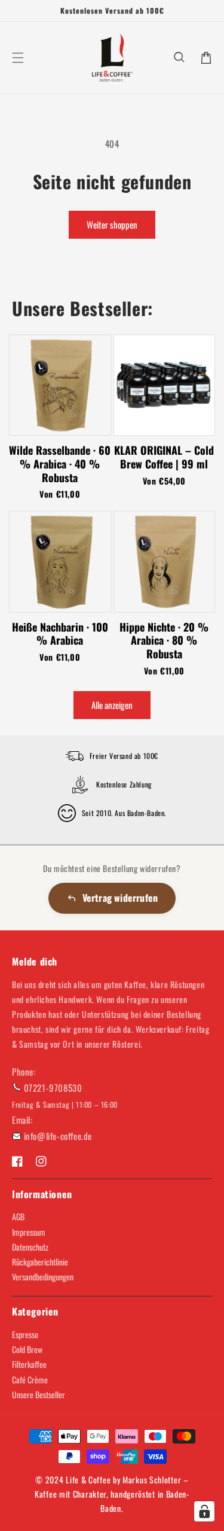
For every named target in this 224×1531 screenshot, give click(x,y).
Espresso (25, 1334)
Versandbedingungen (42, 1276)
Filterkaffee (29, 1364)
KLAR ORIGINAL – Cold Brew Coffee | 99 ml (164, 456)
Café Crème (30, 1379)
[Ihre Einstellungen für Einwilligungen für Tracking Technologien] (204, 1511)
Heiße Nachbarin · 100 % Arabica (60, 633)
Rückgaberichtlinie (40, 1261)
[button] (180, 58)
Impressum (28, 1232)
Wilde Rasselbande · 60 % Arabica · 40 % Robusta (60, 463)
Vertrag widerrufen (120, 898)
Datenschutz (30, 1247)
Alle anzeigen (112, 704)
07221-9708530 (53, 1087)
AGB (18, 1216)
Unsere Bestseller (38, 1394)
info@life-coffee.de (58, 1135)
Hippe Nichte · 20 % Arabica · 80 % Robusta (163, 640)
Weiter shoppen (112, 224)
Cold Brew (27, 1349)
